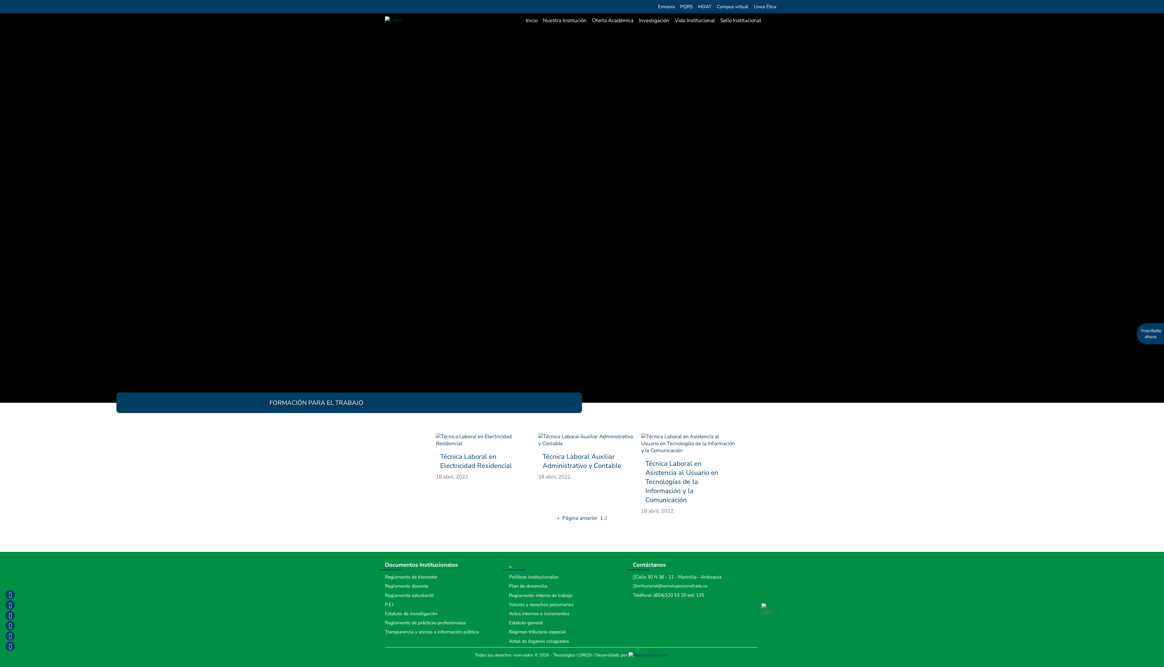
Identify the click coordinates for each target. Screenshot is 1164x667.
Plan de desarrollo (528, 586)
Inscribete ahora (1151, 334)
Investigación (654, 20)
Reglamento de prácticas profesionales (425, 623)
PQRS (686, 7)
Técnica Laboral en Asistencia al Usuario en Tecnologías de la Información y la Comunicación (681, 482)
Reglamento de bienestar (411, 577)
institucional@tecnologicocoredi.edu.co (671, 586)
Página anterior (577, 518)
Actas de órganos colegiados (539, 641)
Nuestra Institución (565, 20)
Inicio (531, 20)
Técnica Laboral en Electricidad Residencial (476, 461)
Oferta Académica (613, 20)
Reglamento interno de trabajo (541, 595)
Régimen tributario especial (537, 632)
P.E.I (389, 605)
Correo (10, 635)
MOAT (704, 7)
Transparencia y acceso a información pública (432, 632)
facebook (10, 594)
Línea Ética (765, 7)
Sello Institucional (740, 20)
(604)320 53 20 (670, 595)
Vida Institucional (695, 20)
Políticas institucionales (533, 577)
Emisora (666, 7)
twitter (10, 615)
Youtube (10, 625)
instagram (10, 604)
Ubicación (10, 646)
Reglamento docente (406, 586)
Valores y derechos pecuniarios (541, 605)
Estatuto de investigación (411, 614)
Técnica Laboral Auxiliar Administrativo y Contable (582, 461)
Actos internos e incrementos (539, 614)
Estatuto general (526, 623)
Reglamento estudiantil (409, 595)
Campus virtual (732, 7)
